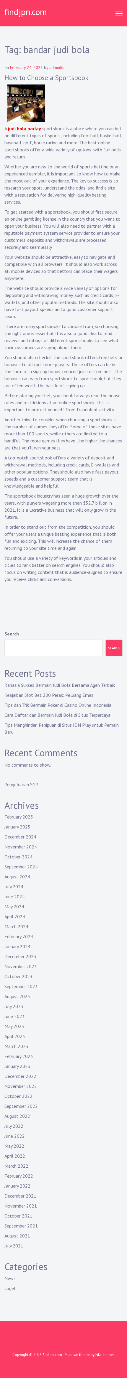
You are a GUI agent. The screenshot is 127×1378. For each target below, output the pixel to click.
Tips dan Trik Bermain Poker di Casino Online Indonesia (57, 705)
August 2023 (17, 996)
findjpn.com (25, 11)
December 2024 (20, 837)
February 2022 (18, 1176)
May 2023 (14, 1026)
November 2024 (20, 847)
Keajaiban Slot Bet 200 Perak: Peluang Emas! (49, 695)
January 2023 (17, 1066)
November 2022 (20, 1086)
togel (9, 1288)
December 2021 (20, 1196)
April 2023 (14, 1036)
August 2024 (17, 877)
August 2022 (17, 1116)
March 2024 (16, 926)
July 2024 (13, 887)
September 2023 (21, 986)
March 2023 (16, 1046)
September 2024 (21, 867)
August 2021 (17, 1236)
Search (11, 634)
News (10, 1278)
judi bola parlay (24, 128)
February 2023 (18, 1056)
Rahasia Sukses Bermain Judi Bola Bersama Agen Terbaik (59, 685)
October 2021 (18, 1216)
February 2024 (18, 936)
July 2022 (13, 1126)
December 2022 (20, 1076)
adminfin (56, 67)
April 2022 (14, 1156)
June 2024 (14, 896)
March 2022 (16, 1166)
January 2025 (17, 827)
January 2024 (17, 946)
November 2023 (20, 966)
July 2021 (13, 1246)
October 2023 (18, 976)
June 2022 (14, 1136)
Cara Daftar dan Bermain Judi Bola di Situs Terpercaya (57, 715)
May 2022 (14, 1146)
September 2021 (21, 1226)
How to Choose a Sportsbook (46, 77)
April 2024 (14, 916)
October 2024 (18, 857)
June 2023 (14, 1016)
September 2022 (21, 1106)
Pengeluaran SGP (21, 784)
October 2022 (18, 1096)
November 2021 (20, 1206)
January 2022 (17, 1186)
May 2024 (14, 906)
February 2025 (18, 817)
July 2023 (13, 1006)
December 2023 (20, 956)
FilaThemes (105, 1354)
